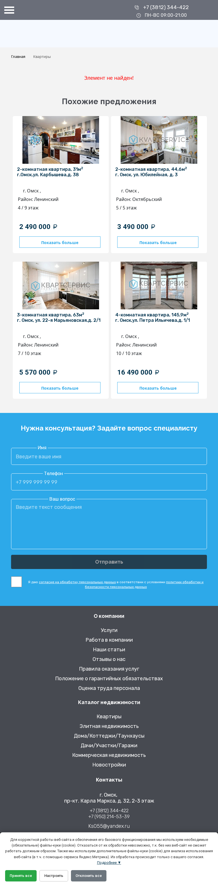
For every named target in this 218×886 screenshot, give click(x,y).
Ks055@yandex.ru (109, 826)
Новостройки (109, 765)
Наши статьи (109, 650)
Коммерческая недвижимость (109, 755)
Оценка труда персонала (109, 688)
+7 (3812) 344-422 (166, 7)
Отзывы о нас (109, 659)
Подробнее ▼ (109, 862)
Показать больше (59, 242)
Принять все (21, 876)
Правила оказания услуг (109, 669)
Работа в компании (109, 640)
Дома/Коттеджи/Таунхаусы (109, 736)
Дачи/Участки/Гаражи (109, 746)
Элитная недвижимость (109, 726)
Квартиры (109, 717)
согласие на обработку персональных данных (77, 582)
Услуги (109, 630)
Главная (18, 56)
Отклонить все (89, 876)
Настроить (53, 876)
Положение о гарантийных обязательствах (109, 679)
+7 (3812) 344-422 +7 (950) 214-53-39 (109, 813)
